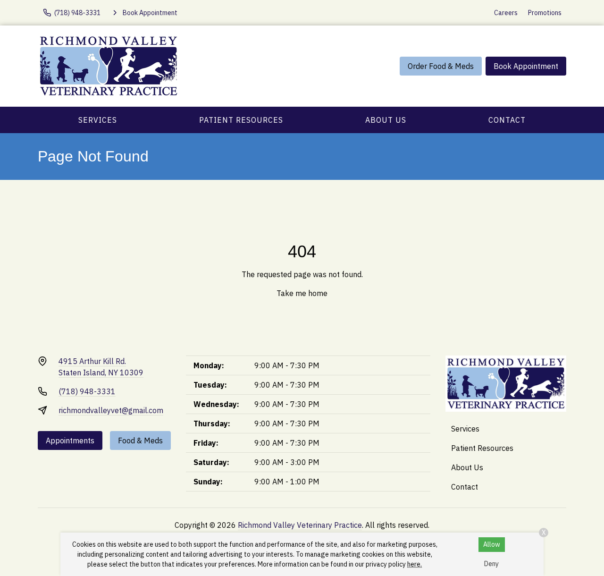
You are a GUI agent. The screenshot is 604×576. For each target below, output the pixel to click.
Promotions (545, 12)
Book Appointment (526, 66)
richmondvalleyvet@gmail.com (111, 410)
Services (97, 120)
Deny (491, 563)
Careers (506, 12)
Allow (491, 544)
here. (414, 564)
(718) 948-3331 (87, 391)
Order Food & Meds (441, 66)
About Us (385, 120)
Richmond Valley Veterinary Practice (300, 525)
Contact (507, 120)
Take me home (302, 293)
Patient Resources (241, 120)
